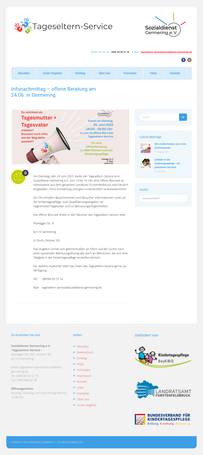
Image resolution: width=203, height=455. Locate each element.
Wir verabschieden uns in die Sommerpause (170, 145)
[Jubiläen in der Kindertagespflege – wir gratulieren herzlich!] (145, 164)
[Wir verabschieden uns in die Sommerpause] (145, 148)
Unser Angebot (52, 73)
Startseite (83, 393)
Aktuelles (23, 73)
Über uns (104, 73)
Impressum (84, 376)
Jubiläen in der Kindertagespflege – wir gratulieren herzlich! (167, 163)
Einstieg (80, 73)
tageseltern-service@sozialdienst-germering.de (166, 51)
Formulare (130, 73)
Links (80, 387)
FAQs (153, 73)
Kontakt (175, 73)
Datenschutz (85, 352)
